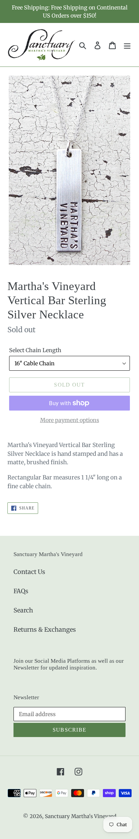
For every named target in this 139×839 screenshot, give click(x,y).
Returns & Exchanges (44, 629)
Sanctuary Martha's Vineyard (80, 816)
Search (23, 610)
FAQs (20, 591)
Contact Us (29, 572)
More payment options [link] (69, 420)
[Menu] (127, 45)
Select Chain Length (35, 350)
